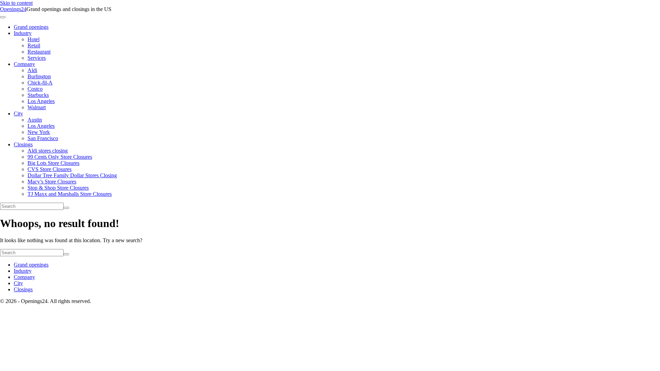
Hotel (34, 39)
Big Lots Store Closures (53, 163)
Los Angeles (41, 101)
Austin (35, 120)
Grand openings (31, 27)
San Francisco (43, 138)
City (18, 113)
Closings (23, 144)
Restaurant (39, 52)
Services (37, 58)
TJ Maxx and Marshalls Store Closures (70, 194)
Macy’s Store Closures (52, 181)
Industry (23, 33)
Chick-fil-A (40, 83)
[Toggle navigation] (3, 17)
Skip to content (16, 3)
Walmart (37, 107)
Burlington (39, 76)
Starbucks (38, 95)
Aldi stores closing (48, 151)
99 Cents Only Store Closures (60, 157)
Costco (35, 89)
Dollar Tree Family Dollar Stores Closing (72, 175)
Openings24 (13, 9)
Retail (34, 45)
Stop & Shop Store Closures (58, 188)
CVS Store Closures (50, 169)
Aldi (32, 70)
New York (39, 132)
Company (24, 64)
